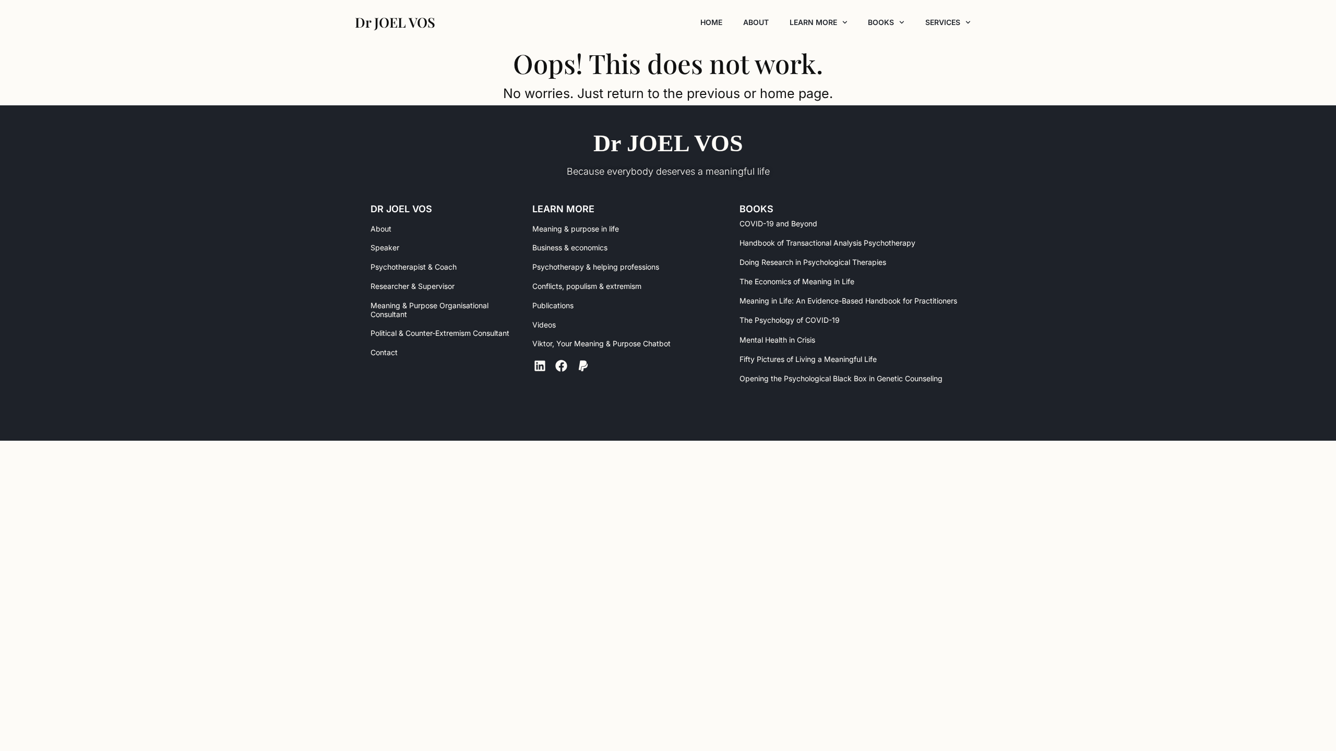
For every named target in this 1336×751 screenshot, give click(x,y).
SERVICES (942, 22)
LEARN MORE (813, 22)
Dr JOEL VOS (668, 143)
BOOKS (881, 22)
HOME (711, 22)
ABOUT (756, 22)
